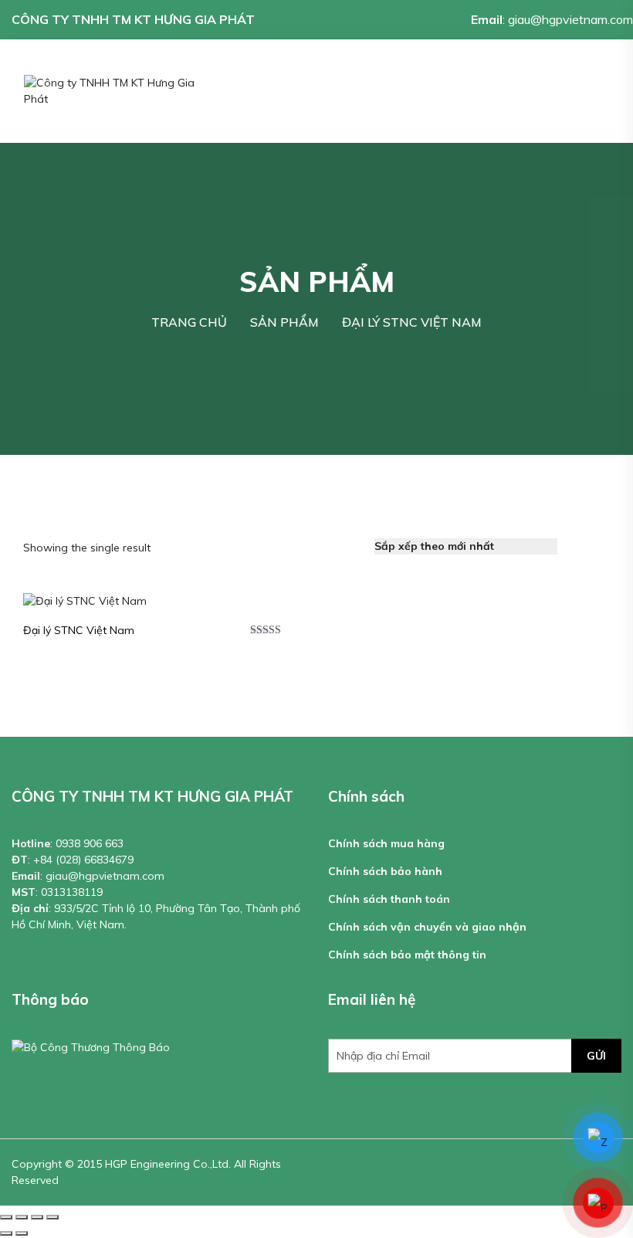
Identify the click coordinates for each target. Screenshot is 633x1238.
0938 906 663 (90, 843)
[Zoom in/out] (52, 1217)
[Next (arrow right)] (21, 1233)
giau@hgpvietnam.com (570, 19)
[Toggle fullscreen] (37, 1217)
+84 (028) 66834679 (83, 860)
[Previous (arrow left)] (6, 1233)
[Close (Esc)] (6, 1217)
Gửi (596, 1056)
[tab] (578, 546)
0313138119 (72, 892)
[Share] (21, 1217)
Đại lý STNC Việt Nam (78, 630)
